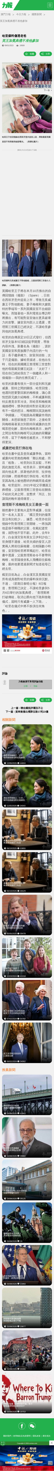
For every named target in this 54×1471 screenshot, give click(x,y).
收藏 (32, 54)
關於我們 (7, 1436)
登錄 (35, 686)
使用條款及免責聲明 (22, 1436)
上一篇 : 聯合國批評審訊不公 (27, 708)
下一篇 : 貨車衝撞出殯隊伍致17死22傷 (27, 711)
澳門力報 (6, 14)
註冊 (26, 686)
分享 (48, 54)
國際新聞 (37, 14)
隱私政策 (36, 1436)
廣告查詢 (46, 1436)
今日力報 (21, 14)
